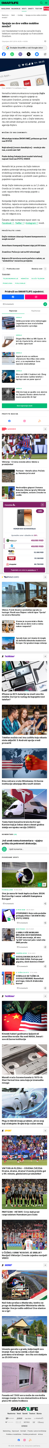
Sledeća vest (37, 269)
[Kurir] (19, 1418)
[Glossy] (41, 1422)
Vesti (13, 15)
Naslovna (5, 15)
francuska (7, 283)
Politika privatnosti (30, 1434)
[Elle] (18, 1422)
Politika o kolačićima (13, 1434)
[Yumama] (38, 1418)
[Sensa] (27, 1422)
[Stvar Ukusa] (9, 1422)
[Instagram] (36, 297)
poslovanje (20, 283)
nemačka (25, 278)
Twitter (18, 223)
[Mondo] (10, 1418)
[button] (45, 41)
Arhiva (40, 1434)
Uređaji (20, 15)
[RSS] (39, 421)
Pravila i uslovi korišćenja (37, 1431)
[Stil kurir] (34, 1422)
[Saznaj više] (45, 429)
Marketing (6, 1431)
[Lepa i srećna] (28, 1418)
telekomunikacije (10, 278)
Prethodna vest (13, 269)
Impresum (15, 1431)
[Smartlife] (9, 3)
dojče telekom (38, 278)
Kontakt (23, 1431)
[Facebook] (13, 297)
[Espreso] (24, 1426)
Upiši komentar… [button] (16, 849)
